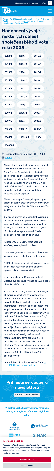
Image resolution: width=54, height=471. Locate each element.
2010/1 (23, 104)
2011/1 (37, 96)
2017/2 (23, 64)
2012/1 (8, 96)
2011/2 (23, 96)
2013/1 (23, 88)
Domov (6, 19)
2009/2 (37, 104)
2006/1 (12, 21)
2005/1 (37, 129)
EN (49, 3)
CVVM (12, 19)
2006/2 (37, 121)
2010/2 (8, 104)
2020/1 (8, 56)
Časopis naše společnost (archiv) (29, 19)
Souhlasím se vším (27, 459)
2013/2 (8, 88)
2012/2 (37, 88)
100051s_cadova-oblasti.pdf (21, 365)
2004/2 (8, 137)
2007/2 (8, 121)
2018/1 (8, 64)
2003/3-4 (24, 137)
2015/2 (37, 72)
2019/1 (23, 56)
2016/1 (23, 72)
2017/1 (37, 64)
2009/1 (8, 112)
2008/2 (23, 112)
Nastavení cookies (27, 466)
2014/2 (23, 80)
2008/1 (37, 112)
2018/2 (37, 56)
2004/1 (40, 137)
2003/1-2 (9, 145)
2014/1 (37, 80)
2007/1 (23, 121)
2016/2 (8, 72)
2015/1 (8, 80)
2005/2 (23, 129)
